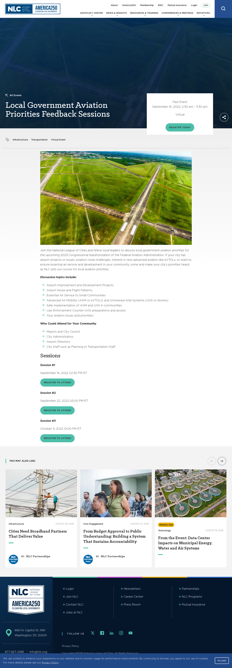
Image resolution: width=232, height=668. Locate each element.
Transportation (39, 139)
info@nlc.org (38, 651)
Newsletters (132, 588)
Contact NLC (74, 604)
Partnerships (190, 588)
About (114, 5)
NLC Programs (192, 596)
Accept (221, 660)
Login (194, 5)
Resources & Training (144, 13)
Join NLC (72, 596)
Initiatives (203, 13)
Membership (147, 5)
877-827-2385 (14, 651)
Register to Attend (57, 382)
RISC (160, 5)
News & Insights (116, 13)
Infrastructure (20, 139)
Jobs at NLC (74, 612)
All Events (16, 95)
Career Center (133, 596)
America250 (129, 5)
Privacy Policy (50, 662)
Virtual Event (58, 139)
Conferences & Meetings (177, 13)
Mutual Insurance (177, 5)
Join (205, 5)
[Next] (221, 461)
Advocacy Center (91, 13)
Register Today (180, 127)
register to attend (57, 410)
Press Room (132, 604)
